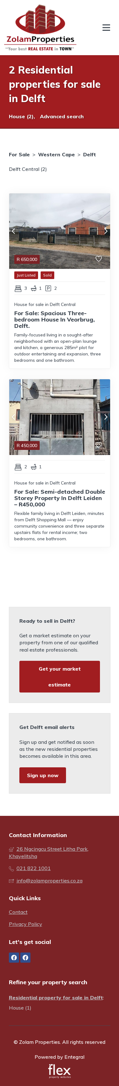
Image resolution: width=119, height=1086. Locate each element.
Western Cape (56, 154)
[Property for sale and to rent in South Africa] (40, 27)
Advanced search (62, 116)
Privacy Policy (25, 924)
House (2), (22, 116)
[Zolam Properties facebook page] (14, 957)
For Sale (19, 154)
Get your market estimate (60, 677)
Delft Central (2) (28, 169)
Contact (18, 912)
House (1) (20, 1008)
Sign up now (42, 775)
